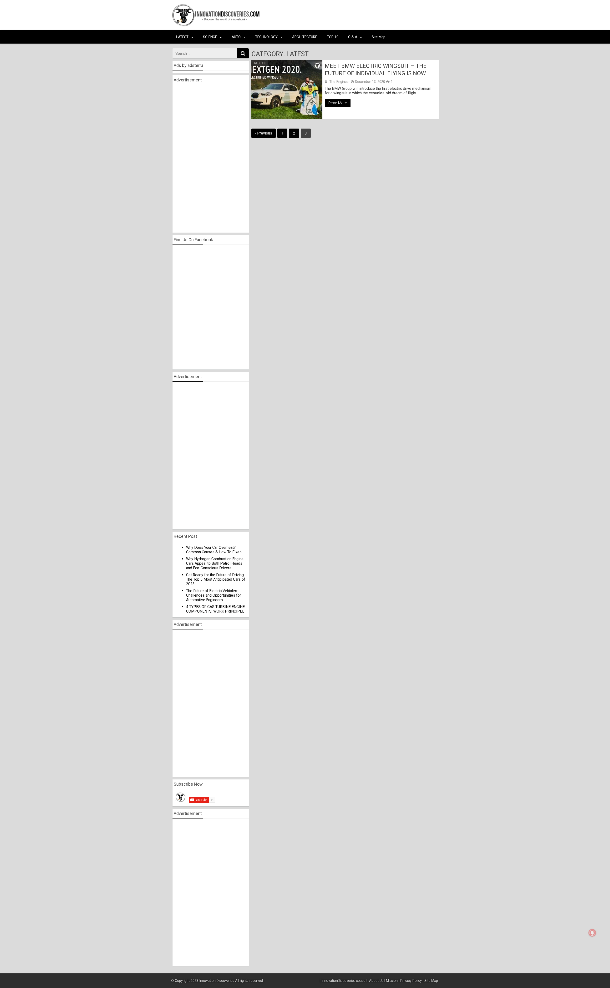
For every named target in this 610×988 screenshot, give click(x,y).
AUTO (236, 37)
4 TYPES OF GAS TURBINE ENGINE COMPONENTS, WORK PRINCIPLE (215, 609)
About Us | (377, 981)
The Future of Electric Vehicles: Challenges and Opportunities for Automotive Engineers (213, 595)
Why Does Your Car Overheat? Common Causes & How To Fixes (214, 549)
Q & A (352, 37)
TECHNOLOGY (266, 37)
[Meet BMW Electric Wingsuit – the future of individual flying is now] (286, 89)
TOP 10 (332, 37)
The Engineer (339, 82)
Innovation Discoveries (217, 981)
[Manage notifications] (592, 933)
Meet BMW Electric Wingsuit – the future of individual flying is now (376, 70)
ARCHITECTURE (304, 37)
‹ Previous (263, 133)
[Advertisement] (350, 15)
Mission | (392, 981)
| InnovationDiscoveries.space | (344, 981)
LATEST (182, 37)
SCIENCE (210, 37)
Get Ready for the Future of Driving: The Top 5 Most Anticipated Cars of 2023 (215, 579)
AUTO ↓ (259, 63)
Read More (337, 103)
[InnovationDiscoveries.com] (216, 25)
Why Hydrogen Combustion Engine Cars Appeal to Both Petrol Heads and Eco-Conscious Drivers (215, 563)
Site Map (378, 37)
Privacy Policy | (411, 981)
